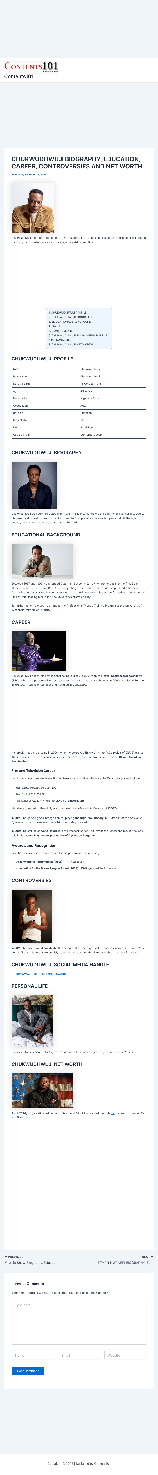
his (112, 1113)
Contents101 (19, 76)
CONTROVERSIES (63, 330)
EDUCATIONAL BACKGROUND (71, 321)
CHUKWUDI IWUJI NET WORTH (72, 344)
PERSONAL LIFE (61, 340)
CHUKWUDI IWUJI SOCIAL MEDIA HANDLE (79, 335)
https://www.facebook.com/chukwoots (39, 974)
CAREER (57, 326)
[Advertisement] (79, 29)
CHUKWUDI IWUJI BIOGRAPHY (72, 317)
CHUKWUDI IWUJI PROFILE (69, 312)
